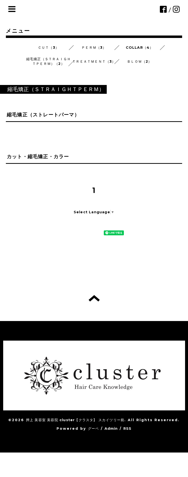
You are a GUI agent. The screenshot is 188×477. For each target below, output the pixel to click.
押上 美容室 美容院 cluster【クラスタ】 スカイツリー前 (75, 420)
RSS (127, 428)
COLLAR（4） (139, 47)
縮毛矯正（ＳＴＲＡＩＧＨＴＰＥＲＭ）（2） (48, 61)
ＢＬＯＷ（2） (139, 61)
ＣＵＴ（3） (48, 47)
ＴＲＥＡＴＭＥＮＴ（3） (94, 61)
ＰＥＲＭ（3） (94, 47)
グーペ (93, 428)
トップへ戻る (94, 298)
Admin (111, 428)
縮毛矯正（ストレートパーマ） (43, 115)
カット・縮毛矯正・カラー (38, 156)
